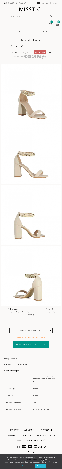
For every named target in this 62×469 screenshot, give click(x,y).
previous (14, 309)
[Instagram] (34, 452)
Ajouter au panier (28, 345)
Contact (14, 430)
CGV (19, 440)
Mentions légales (46, 435)
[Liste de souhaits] (50, 25)
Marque (7, 359)
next (48, 309)
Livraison (26, 435)
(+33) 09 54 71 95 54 (17, 3)
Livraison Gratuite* (49, 3)
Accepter (40, 466)
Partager (11, 46)
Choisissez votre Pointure (29, 330)
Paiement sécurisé (36, 440)
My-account (45, 430)
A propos (29, 430)
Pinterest (22, 46)
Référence (8, 364)
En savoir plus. (28, 466)
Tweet (16, 46)
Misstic (14, 359)
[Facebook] (28, 452)
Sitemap (11, 435)
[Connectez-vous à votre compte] (44, 24)
